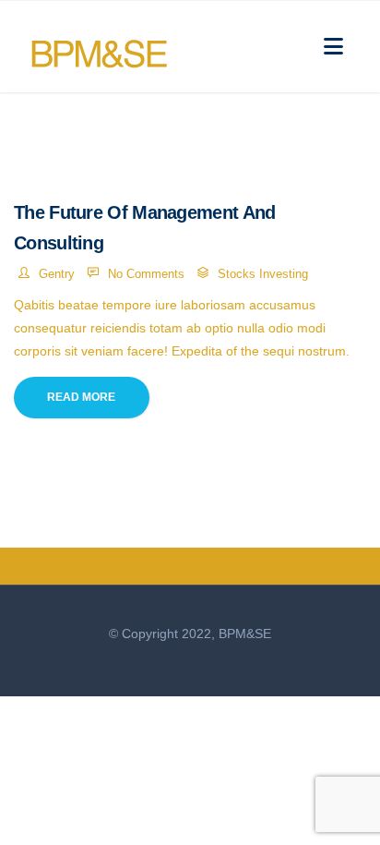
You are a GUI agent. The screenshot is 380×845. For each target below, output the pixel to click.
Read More (81, 397)
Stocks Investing (263, 274)
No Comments (146, 274)
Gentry (57, 274)
